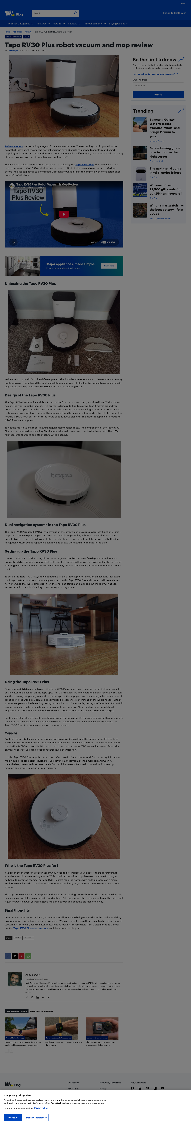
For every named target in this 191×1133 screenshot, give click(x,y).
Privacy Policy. (41, 1108)
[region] (95, 1111)
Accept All (13, 1117)
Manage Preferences (36, 1117)
